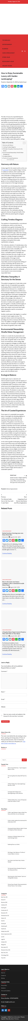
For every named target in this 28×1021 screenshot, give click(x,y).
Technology (6, 40)
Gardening (3, 926)
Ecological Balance (7, 156)
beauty (2, 899)
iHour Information (15, 1017)
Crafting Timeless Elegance (9, 147)
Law (2, 936)
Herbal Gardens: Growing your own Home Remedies (12, 534)
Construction (4, 910)
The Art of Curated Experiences (10, 158)
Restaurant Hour (8, 61)
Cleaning (3, 907)
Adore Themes (15, 1019)
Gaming (2, 923)
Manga (2, 944)
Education (3, 912)
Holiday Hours (7, 65)
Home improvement (8, 53)
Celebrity (3, 905)
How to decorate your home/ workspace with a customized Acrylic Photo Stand (13, 583)
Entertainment (7, 44)
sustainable (5, 170)
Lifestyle (3, 942)
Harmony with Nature (8, 145)
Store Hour (6, 57)
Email (3, 699)
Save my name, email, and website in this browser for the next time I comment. (14, 715)
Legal (2, 939)
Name (3, 692)
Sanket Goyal (22, 82)
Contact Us (3, 975)
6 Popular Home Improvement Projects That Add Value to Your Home (14, 632)
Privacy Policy (4, 985)
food (2, 920)
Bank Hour (3, 897)
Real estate (3, 947)
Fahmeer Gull (5, 537)
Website (3, 707)
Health (2, 928)
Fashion (2, 918)
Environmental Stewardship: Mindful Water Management (13, 153)
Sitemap (3, 978)
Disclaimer (3, 988)
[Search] (25, 51)
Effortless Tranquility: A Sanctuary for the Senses (12, 149)
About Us (3, 972)
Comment (4, 671)
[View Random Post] (22, 51)
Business (5, 48)
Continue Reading (7, 553)
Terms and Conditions (5, 990)
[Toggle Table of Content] (23, 143)
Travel (2, 957)
